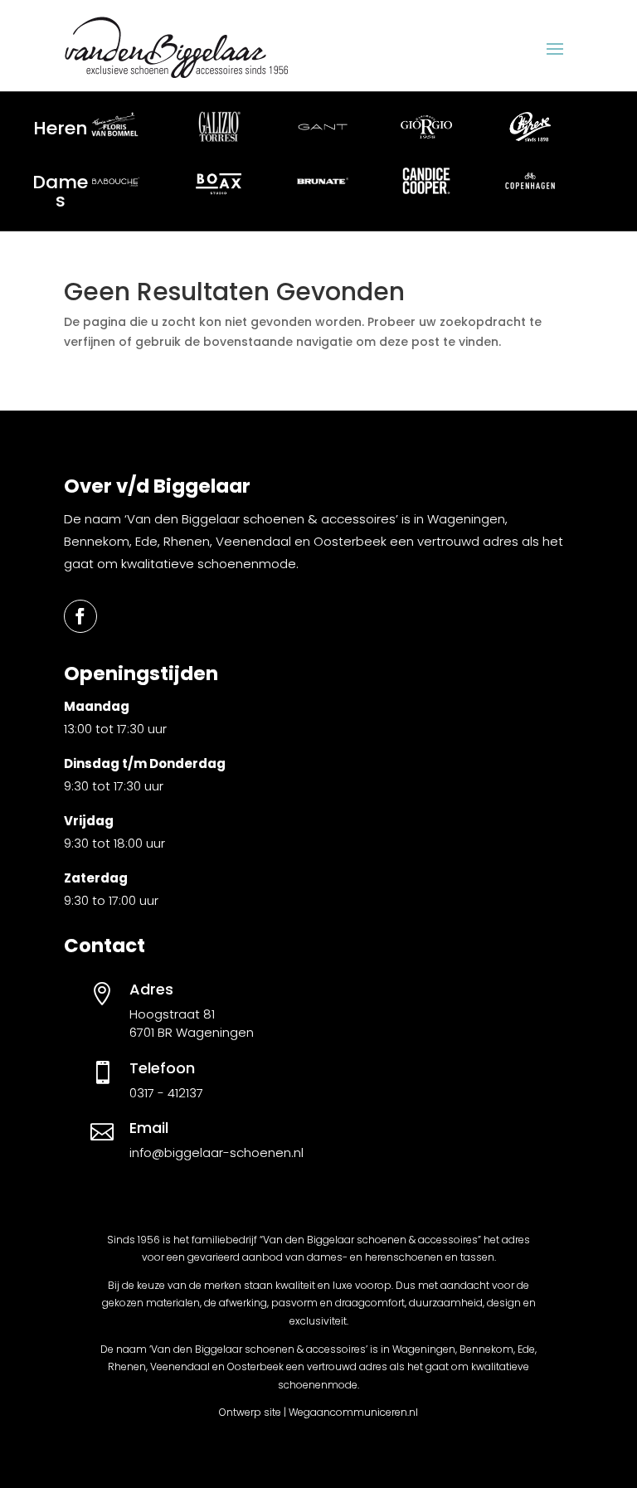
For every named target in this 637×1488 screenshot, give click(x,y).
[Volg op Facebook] (80, 616)
